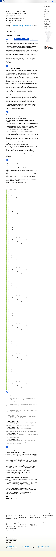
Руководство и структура (10, 513)
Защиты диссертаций (34, 519)
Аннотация (46, 9)
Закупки (7, 521)
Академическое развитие (34, 520)
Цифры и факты (9, 511)
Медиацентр (44, 519)
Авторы (45, 28)
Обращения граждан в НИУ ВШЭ (11, 524)
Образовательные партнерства (21, 530)
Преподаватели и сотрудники (11, 518)
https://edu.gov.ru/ (25, 546)
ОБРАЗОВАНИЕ (21, 510)
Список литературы (48, 26)
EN (47, 1)
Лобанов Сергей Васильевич (21, 26)
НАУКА (31, 510)
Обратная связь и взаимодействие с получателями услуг (21, 533)
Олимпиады (20, 515)
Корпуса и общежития (10, 520)
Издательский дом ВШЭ (46, 513)
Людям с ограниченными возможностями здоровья (10, 538)
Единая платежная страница (11, 540)
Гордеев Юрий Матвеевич (18, 25)
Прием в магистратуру (22, 520)
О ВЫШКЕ (8, 510)
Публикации (44, 522)
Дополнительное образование (23, 524)
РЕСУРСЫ (44, 510)
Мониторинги (32, 515)
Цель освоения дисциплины (47, 12)
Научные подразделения (34, 511)
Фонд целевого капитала (10, 526)
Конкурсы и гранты (33, 522)
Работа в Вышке (8, 542)
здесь (10, 553)
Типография (44, 517)
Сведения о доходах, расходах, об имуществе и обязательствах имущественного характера (11, 532)
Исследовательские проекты (35, 513)
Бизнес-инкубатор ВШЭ (22, 528)
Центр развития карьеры (22, 526)
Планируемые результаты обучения (48, 15)
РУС (46, 1)
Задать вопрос (34, 39)
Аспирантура (20, 522)
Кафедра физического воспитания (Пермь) (19, 16)
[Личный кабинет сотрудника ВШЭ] (52, 1)
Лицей (19, 511)
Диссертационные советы (35, 517)
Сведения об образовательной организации (11, 535)
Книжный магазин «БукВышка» (47, 515)
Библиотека (44, 511)
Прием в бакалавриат (22, 517)
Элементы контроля (48, 21)
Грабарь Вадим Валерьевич (28, 25)
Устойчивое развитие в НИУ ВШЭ (11, 516)
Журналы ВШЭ (45, 520)
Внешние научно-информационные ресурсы (35, 525)
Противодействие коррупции (11, 528)
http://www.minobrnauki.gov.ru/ (11, 546)
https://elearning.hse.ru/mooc (43, 546)
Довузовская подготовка (22, 513)
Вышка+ (19, 519)
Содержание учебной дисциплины (48, 18)
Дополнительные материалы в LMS (21, 39)
